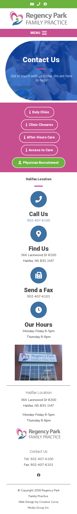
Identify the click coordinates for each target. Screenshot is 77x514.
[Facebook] (45, 4)
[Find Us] (38, 234)
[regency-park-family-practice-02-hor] (38, 18)
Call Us (38, 214)
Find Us (39, 248)
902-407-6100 (38, 220)
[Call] (38, 4)
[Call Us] (38, 199)
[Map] (32, 4)
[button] (38, 33)
